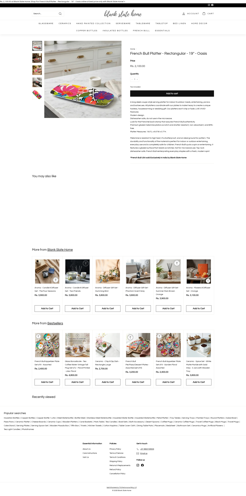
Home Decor (199, 23)
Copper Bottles (87, 31)
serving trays (188, 418)
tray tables (175, 418)
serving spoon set (39, 426)
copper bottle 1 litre (46, 418)
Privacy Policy (115, 449)
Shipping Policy (116, 461)
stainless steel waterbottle (99, 418)
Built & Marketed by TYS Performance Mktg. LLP (122, 487)
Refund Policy (115, 470)
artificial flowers (215, 426)
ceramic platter (22, 422)
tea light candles (12, 429)
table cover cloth (127, 426)
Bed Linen (179, 23)
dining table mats (145, 426)
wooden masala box (59, 426)
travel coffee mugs (205, 422)
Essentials (162, 31)
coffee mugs (167, 422)
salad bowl (231, 418)
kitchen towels (95, 426)
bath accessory (136, 422)
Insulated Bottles (115, 31)
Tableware (143, 23)
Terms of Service (116, 453)
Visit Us (86, 457)
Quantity (134, 74)
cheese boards (39, 422)
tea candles (111, 422)
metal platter (162, 418)
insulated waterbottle (145, 418)
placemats (160, 426)
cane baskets (85, 422)
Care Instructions (90, 453)
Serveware (123, 23)
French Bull (141, 31)
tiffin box (74, 426)
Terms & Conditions (117, 457)
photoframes (28, 429)
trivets (83, 426)
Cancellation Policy (117, 474)
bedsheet (171, 426)
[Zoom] (82, 79)
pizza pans (9, 422)
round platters (217, 418)
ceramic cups (54, 422)
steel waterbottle (65, 418)
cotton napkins (110, 426)
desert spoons (152, 422)
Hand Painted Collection (93, 23)
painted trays (202, 418)
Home (132, 49)
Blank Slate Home (60, 249)
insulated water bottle (123, 418)
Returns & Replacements (120, 465)
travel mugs (233, 422)
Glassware (46, 23)
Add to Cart (47, 235)
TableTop (162, 23)
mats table (99, 422)
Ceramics (65, 23)
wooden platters (70, 422)
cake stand (9, 426)
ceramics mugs (199, 426)
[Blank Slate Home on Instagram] (137, 465)
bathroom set (183, 426)
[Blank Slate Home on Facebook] (142, 465)
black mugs (220, 422)
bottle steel (80, 418)
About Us (86, 449)
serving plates (23, 426)
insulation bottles (11, 418)
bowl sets (123, 422)
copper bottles (28, 418)
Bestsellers (55, 323)
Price (132, 61)
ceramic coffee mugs (184, 422)
